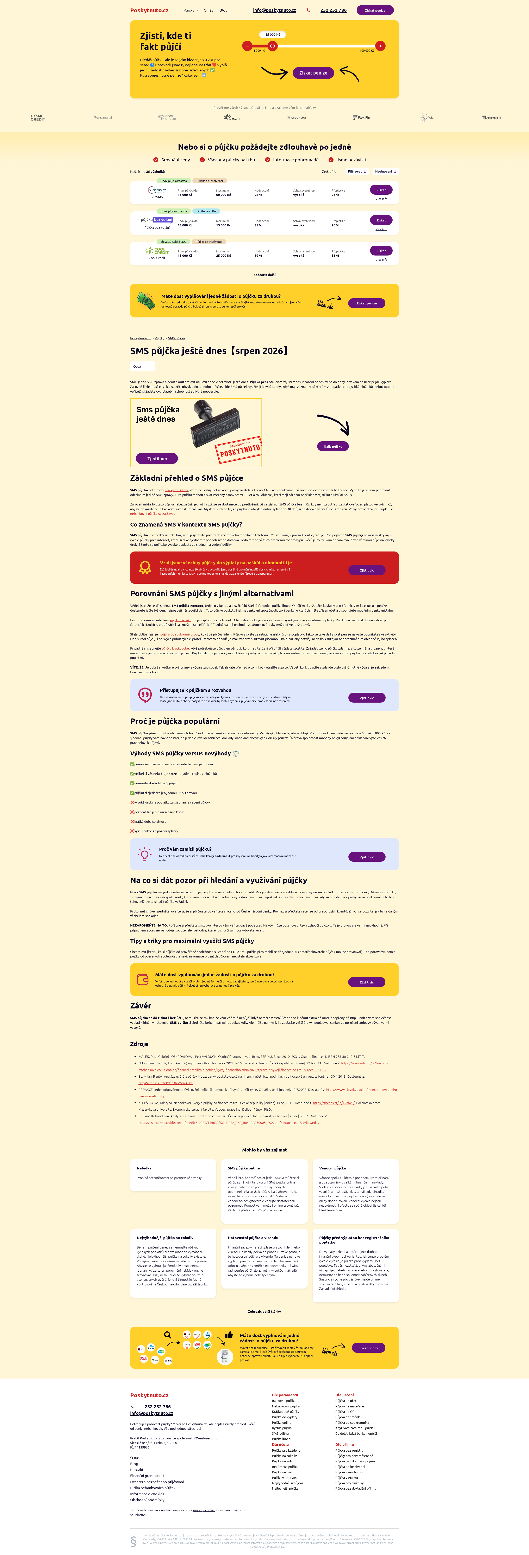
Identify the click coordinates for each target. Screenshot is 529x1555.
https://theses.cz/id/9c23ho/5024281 (165, 1082)
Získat (381, 189)
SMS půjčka (176, 338)
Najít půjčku (333, 446)
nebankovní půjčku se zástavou (152, 513)
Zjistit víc (367, 570)
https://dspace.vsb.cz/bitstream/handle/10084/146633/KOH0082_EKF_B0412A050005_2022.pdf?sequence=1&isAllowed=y (228, 1122)
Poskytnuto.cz (149, 10)
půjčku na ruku (180, 620)
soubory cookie (204, 1510)
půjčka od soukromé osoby (179, 634)
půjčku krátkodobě (175, 648)
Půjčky (159, 338)
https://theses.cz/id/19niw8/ (334, 1102)
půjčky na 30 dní (176, 490)
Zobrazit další (265, 274)
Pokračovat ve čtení (173, 1175)
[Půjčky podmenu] (197, 10)
